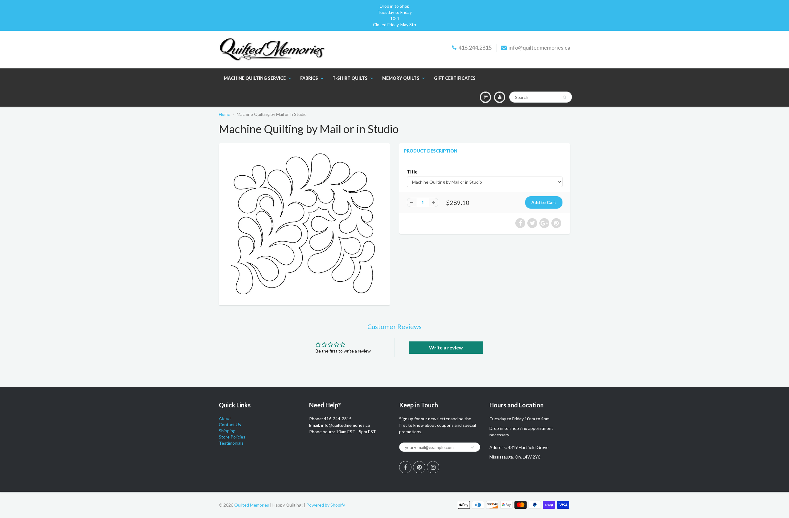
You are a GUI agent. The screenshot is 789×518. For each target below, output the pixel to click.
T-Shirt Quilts (350, 78)
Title (412, 171)
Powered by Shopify (325, 505)
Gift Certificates (455, 78)
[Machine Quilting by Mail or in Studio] (304, 223)
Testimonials (231, 443)
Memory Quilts (400, 78)
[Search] (564, 97)
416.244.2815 (475, 47)
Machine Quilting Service (255, 78)
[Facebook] (405, 467)
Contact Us (230, 424)
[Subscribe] (472, 447)
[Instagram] (433, 467)
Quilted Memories (251, 505)
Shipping (227, 430)
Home (224, 114)
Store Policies (232, 436)
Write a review (446, 347)
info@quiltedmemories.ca (539, 47)
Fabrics (309, 78)
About (225, 418)
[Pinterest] (419, 467)
